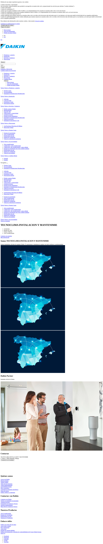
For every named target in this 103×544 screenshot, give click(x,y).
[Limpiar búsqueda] (2, 66)
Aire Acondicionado (9, 198)
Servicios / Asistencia (9, 58)
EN (5, 37)
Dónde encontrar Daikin (10, 33)
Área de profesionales (9, 31)
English (6, 160)
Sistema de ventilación (9, 201)
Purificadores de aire (9, 199)
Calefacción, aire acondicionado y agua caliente (16, 211)
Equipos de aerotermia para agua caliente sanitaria (16, 212)
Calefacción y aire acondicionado (12, 209)
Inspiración (6, 56)
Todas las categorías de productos (12, 202)
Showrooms (7, 59)
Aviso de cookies (39, 21)
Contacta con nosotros (6, 236)
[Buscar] (4, 66)
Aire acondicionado (9, 208)
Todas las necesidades (9, 217)
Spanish (6, 158)
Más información (5, 237)
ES (1, 39)
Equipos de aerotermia (9, 196)
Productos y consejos (9, 55)
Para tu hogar (7, 30)
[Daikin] (13, 52)
